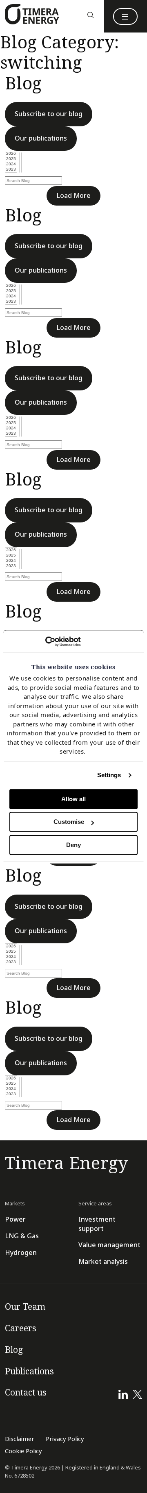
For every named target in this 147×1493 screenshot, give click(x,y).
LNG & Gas (22, 1236)
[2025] (11, 159)
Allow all (73, 798)
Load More (73, 195)
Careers (20, 1328)
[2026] (11, 153)
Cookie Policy (23, 1451)
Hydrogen (21, 1252)
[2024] (11, 164)
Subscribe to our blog (48, 114)
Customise (68, 822)
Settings (109, 774)
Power (15, 1219)
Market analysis (103, 1261)
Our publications (41, 138)
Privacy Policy (65, 1438)
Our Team (25, 1307)
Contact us (26, 1393)
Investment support (97, 1224)
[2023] (11, 169)
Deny (73, 844)
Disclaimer (19, 1438)
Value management (109, 1245)
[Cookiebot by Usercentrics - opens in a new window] (45, 641)
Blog (14, 1350)
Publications (29, 1371)
